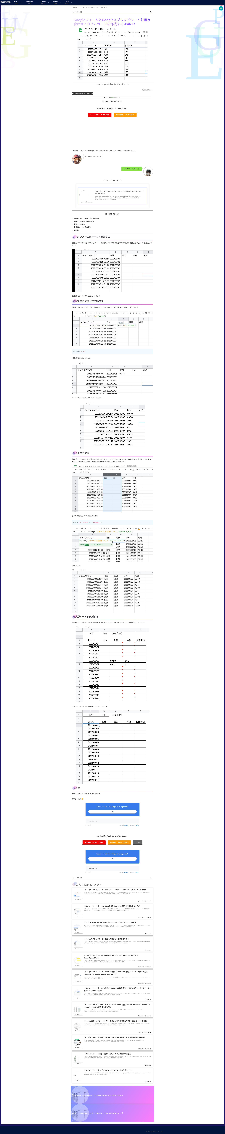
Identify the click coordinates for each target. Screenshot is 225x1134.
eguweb (126, 825)
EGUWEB (5, 2)
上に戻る (137, 842)
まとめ (76, 230)
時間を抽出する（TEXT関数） (84, 221)
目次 (110, 213)
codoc (137, 825)
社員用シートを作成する (82, 227)
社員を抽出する (79, 224)
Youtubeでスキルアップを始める (100, 115)
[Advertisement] (112, 134)
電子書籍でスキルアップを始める (125, 115)
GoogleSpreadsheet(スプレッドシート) (83, 93)
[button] (150, 12)
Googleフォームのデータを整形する (86, 218)
